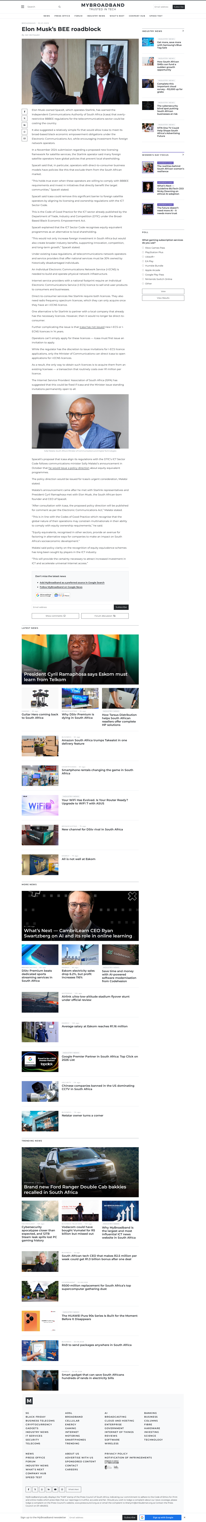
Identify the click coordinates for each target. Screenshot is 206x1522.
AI (25, 926)
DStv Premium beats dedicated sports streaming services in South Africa (37, 975)
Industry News (96, 16)
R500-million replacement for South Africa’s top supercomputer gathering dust (96, 1287)
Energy (28, 670)
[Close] (184, 1517)
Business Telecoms (72, 1224)
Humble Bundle (154, 265)
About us (72, 1453)
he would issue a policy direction (68, 467)
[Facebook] (28, 1489)
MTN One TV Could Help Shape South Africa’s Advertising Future (168, 132)
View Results (163, 298)
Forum (79, 16)
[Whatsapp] (42, 1489)
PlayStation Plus (154, 252)
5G (27, 1413)
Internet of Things (119, 1432)
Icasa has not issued (92, 326)
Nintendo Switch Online (158, 279)
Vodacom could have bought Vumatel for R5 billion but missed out (78, 1230)
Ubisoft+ (150, 256)
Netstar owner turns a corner (82, 1115)
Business (66, 737)
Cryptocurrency (39, 1424)
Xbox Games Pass (155, 248)
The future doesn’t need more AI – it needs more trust (168, 211)
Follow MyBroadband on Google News (61, 587)
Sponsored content (80, 1461)
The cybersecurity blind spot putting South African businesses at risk (167, 110)
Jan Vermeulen (32, 35)
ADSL (68, 1413)
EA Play (149, 261)
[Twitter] (24, 118)
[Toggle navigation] (22, 7)
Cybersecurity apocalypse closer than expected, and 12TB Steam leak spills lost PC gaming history (39, 1233)
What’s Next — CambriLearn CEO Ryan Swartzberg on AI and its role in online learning (78, 933)
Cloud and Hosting (119, 1420)
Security (66, 1082)
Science (150, 1436)
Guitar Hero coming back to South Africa (40, 716)
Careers (71, 1469)
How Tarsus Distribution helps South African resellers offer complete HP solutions (119, 720)
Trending (72, 1443)
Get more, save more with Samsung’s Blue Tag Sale (169, 45)
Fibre (148, 1424)
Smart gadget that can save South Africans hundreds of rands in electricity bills (93, 1376)
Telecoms (33, 1443)
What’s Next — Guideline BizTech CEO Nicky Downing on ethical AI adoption (170, 189)
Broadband (29, 23)
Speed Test (156, 16)
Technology (28, 1224)
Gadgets (32, 1428)
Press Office (62, 16)
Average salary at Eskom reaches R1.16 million (95, 1026)
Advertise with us (79, 1457)
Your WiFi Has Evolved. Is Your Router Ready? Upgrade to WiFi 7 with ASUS (95, 801)
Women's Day (165, 163)
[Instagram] (62, 1489)
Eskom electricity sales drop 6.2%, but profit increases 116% (78, 974)
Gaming (26, 711)
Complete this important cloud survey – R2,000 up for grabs (170, 87)
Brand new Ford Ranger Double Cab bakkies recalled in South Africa (75, 1189)
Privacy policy (116, 1453)
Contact (71, 1465)
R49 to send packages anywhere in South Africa (97, 1345)
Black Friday (36, 1417)
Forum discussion (104, 616)
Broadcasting (69, 711)
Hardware (152, 1428)
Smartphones (69, 767)
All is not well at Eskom (78, 859)
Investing (151, 1432)
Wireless (112, 1443)
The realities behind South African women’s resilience (170, 169)
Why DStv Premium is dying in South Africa (78, 716)
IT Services (34, 1436)
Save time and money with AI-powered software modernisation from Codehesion (119, 976)
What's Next (117, 16)
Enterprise (113, 1424)
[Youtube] (55, 1489)
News (47, 16)
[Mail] (24, 138)
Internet (72, 1432)
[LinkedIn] (24, 125)
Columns (151, 1420)
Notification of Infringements (128, 1457)
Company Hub (137, 16)
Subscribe (179, 7)
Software (112, 1439)
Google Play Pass (154, 274)
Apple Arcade (152, 270)
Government (68, 1282)
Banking (150, 1413)
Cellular (72, 1420)
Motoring (67, 993)
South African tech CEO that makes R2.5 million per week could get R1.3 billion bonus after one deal (99, 1257)
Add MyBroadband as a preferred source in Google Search (72, 582)
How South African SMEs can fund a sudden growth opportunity (168, 65)
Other (148, 283)
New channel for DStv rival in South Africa (92, 829)
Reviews (111, 1436)
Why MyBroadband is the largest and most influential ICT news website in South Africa (119, 1232)
